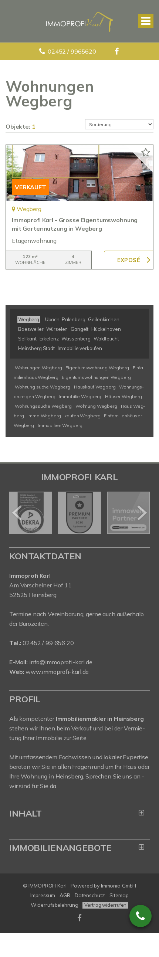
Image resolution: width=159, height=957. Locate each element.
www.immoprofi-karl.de (57, 671)
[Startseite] (79, 21)
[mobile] (145, 21)
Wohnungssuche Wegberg (43, 406)
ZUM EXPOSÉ (128, 260)
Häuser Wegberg (123, 396)
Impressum (42, 895)
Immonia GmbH (118, 885)
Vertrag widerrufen (105, 905)
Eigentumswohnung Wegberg (97, 367)
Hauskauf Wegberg (95, 387)
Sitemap (119, 895)
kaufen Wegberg (82, 415)
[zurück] (17, 513)
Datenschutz (90, 895)
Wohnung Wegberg (96, 406)
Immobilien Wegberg (60, 425)
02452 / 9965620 (72, 51)
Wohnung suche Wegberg (42, 387)
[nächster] (141, 513)
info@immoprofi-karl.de (60, 662)
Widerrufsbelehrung (54, 905)
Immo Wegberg (44, 415)
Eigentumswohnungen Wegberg (96, 377)
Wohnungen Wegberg (38, 367)
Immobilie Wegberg (80, 396)
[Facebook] (117, 51)
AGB (65, 895)
